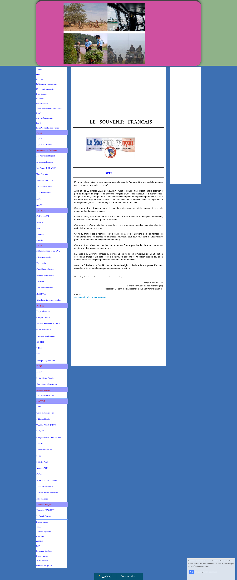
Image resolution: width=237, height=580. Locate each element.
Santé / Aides (41, 401)
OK (191, 572)
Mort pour (40, 79)
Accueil (39, 70)
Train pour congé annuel (45, 336)
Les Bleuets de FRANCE (46, 168)
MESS (39, 348)
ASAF (39, 199)
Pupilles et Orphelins (44, 144)
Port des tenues (42, 522)
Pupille (39, 138)
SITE (109, 173)
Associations (41, 211)
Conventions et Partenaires (46, 384)
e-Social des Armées (44, 450)
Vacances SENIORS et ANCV (48, 323)
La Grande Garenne (43, 516)
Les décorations (42, 103)
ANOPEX (40, 235)
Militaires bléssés (43, 419)
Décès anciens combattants (46, 84)
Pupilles (39, 133)
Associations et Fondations (46, 150)
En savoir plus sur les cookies (206, 572)
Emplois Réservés (43, 311)
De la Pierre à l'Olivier (44, 180)
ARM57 (39, 222)
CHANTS (40, 536)
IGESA (39, 366)
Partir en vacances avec (45, 395)
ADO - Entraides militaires (46, 480)
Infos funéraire (42, 499)
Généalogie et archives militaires (48, 300)
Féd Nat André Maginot (45, 156)
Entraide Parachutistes (44, 486)
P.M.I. (38, 123)
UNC (38, 228)
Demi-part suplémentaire (45, 360)
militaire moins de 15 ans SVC (48, 251)
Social (38, 456)
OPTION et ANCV (43, 330)
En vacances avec (43, 390)
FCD (38, 354)
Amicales (39, 240)
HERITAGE (41, 294)
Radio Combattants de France (47, 128)
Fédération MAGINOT (45, 510)
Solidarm (39, 443)
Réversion (40, 281)
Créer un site (128, 576)
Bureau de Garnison (44, 551)
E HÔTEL (40, 342)
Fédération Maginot (43, 505)
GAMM (39, 541)
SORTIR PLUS (42, 462)
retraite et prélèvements (45, 275)
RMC (38, 113)
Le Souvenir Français (44, 162)
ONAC (39, 74)
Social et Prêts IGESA (45, 378)
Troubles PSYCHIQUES (46, 425)
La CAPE (40, 431)
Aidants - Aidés (42, 468)
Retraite (39, 245)
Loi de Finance (42, 556)
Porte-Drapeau (41, 94)
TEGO (38, 527)
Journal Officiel (42, 561)
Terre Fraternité (42, 174)
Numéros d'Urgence (44, 565)
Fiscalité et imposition (44, 288)
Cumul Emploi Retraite (45, 269)
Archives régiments (43, 532)
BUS (38, 546)
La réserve (40, 99)
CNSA (39, 474)
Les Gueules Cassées (44, 186)
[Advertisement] (118, 93)
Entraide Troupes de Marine (47, 493)
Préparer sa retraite (43, 257)
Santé (38, 407)
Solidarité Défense (43, 193)
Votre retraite (41, 263)
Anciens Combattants (44, 118)
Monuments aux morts (45, 89)
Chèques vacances (43, 317)
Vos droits (40, 306)
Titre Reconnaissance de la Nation (49, 108)
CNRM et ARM (42, 216)
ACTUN (39, 205)
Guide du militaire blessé (45, 413)
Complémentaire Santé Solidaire (48, 437)
